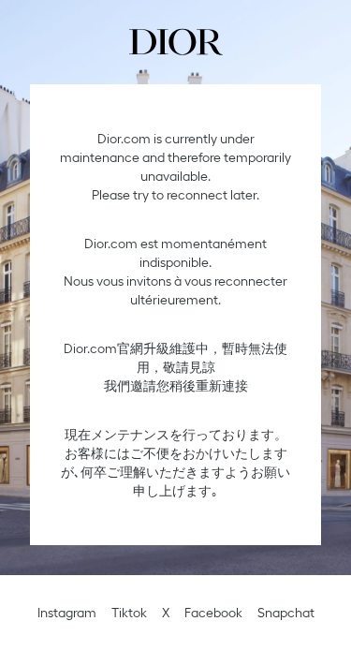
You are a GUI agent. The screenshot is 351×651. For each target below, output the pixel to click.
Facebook (213, 612)
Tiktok (129, 612)
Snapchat (285, 612)
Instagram (66, 612)
